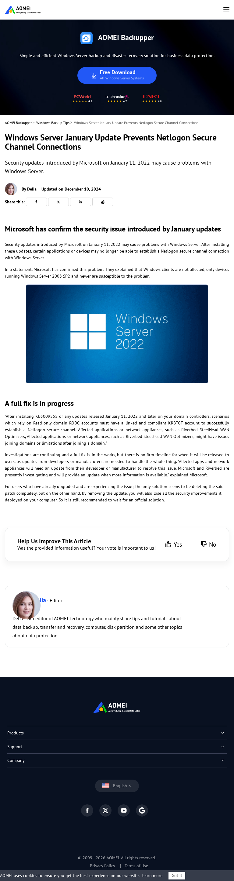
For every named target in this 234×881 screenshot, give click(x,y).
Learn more (152, 875)
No (212, 544)
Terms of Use (136, 865)
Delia (32, 189)
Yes (178, 544)
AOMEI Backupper (18, 122)
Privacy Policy (102, 865)
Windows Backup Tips (52, 122)
